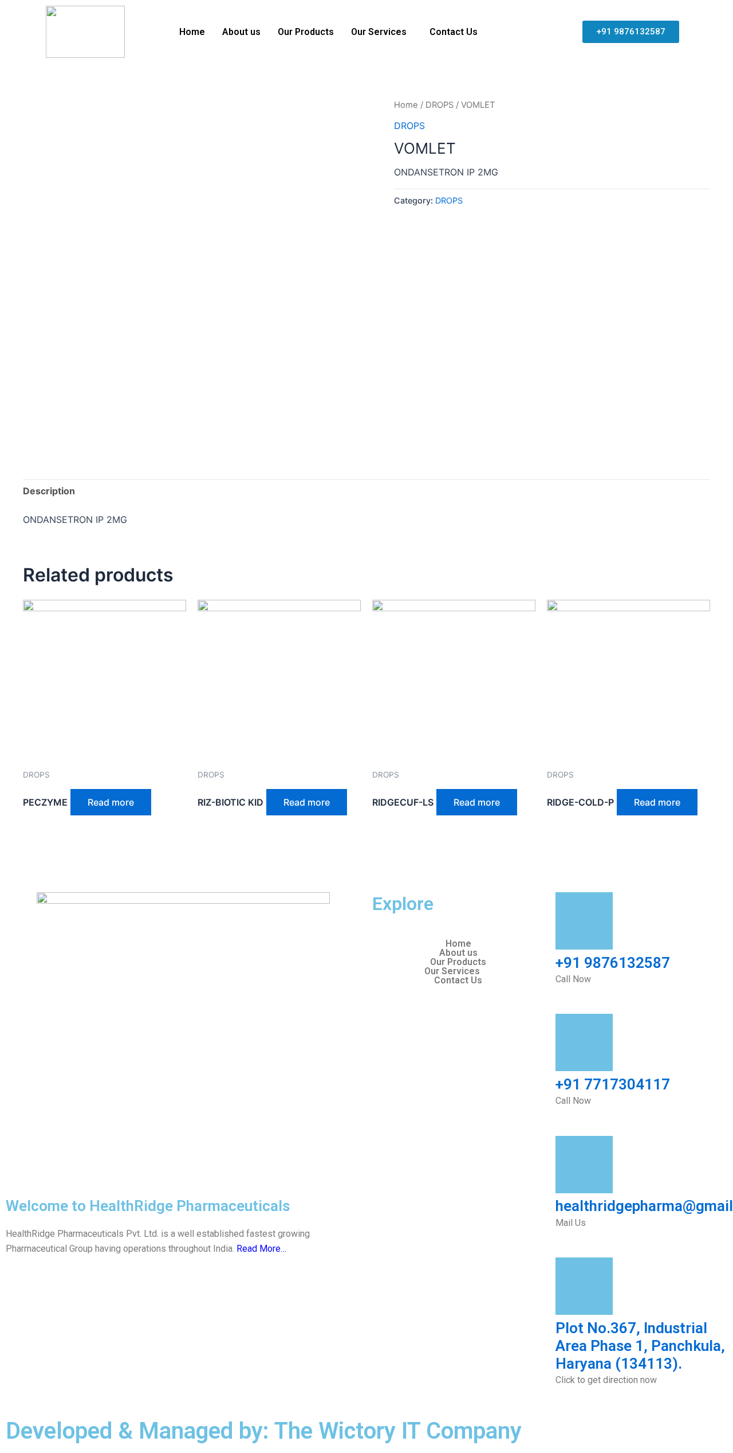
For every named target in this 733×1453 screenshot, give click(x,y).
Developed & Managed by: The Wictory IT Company (264, 1430)
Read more (111, 802)
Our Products (306, 31)
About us (241, 31)
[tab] (49, 491)
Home (192, 31)
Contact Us (453, 31)
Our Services (379, 31)
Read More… (261, 1248)
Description (49, 491)
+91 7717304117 (612, 1084)
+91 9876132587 (612, 962)
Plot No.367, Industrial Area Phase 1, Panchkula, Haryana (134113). (640, 1345)
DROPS (439, 105)
